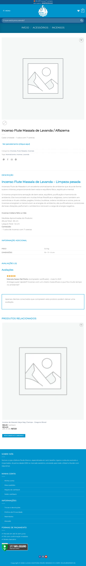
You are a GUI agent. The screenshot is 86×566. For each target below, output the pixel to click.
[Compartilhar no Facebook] (8, 159)
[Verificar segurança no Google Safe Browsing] (15, 547)
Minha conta (9, 481)
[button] (7, 11)
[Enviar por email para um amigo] (12, 159)
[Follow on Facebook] (40, 556)
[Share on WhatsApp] (4, 159)
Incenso (19, 154)
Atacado (7, 521)
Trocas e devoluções (12, 508)
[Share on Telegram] (16, 159)
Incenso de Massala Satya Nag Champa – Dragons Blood (24, 422)
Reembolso (8, 517)
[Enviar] (81, 20)
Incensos (58, 27)
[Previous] (3, 445)
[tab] (16, 145)
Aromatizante (11, 154)
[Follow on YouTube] (46, 556)
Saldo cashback (10, 494)
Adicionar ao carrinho (14, 435)
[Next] (10, 122)
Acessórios (40, 27)
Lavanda (26, 154)
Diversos (13, 151)
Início (25, 27)
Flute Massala (22, 151)
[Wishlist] (78, 10)
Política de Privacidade (13, 512)
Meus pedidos (9, 485)
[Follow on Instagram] (43, 556)
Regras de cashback (12, 490)
